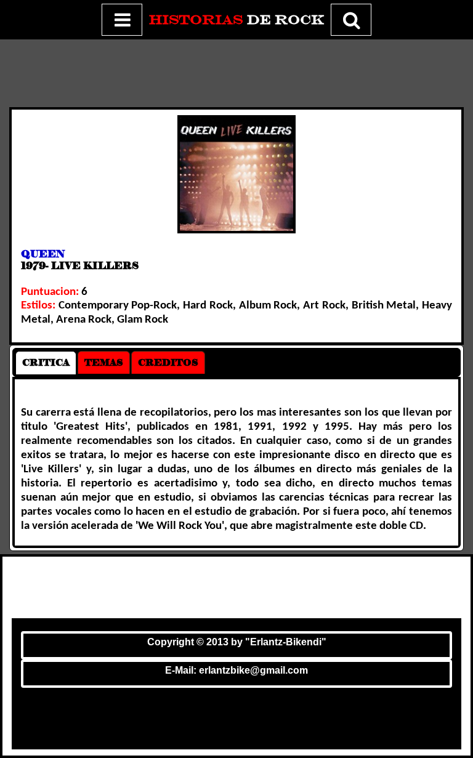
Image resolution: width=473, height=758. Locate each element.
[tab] (45, 362)
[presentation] (46, 363)
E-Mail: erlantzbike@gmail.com (236, 670)
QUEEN (43, 254)
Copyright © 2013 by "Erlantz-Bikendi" (236, 642)
